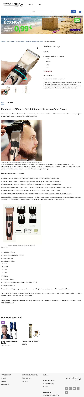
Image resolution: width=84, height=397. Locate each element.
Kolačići (45, 386)
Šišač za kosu (51, 87)
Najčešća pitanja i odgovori (51, 395)
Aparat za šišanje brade (66, 82)
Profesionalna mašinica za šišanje (62, 86)
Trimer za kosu (58, 87)
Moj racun (25, 381)
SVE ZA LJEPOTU (12, 41)
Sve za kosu (21, 41)
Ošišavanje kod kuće (49, 86)
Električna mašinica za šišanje (54, 84)
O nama (3, 378)
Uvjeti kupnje (5, 384)
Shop (73, 11)
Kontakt (3, 381)
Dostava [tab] (10, 102)
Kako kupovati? (26, 378)
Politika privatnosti (48, 383)
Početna (30, 4)
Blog (39, 4)
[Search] (51, 11)
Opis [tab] (2, 102)
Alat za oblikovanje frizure (54, 82)
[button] (37, 48)
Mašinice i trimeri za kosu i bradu (34, 41)
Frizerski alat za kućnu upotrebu (69, 84)
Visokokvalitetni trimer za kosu (70, 87)
